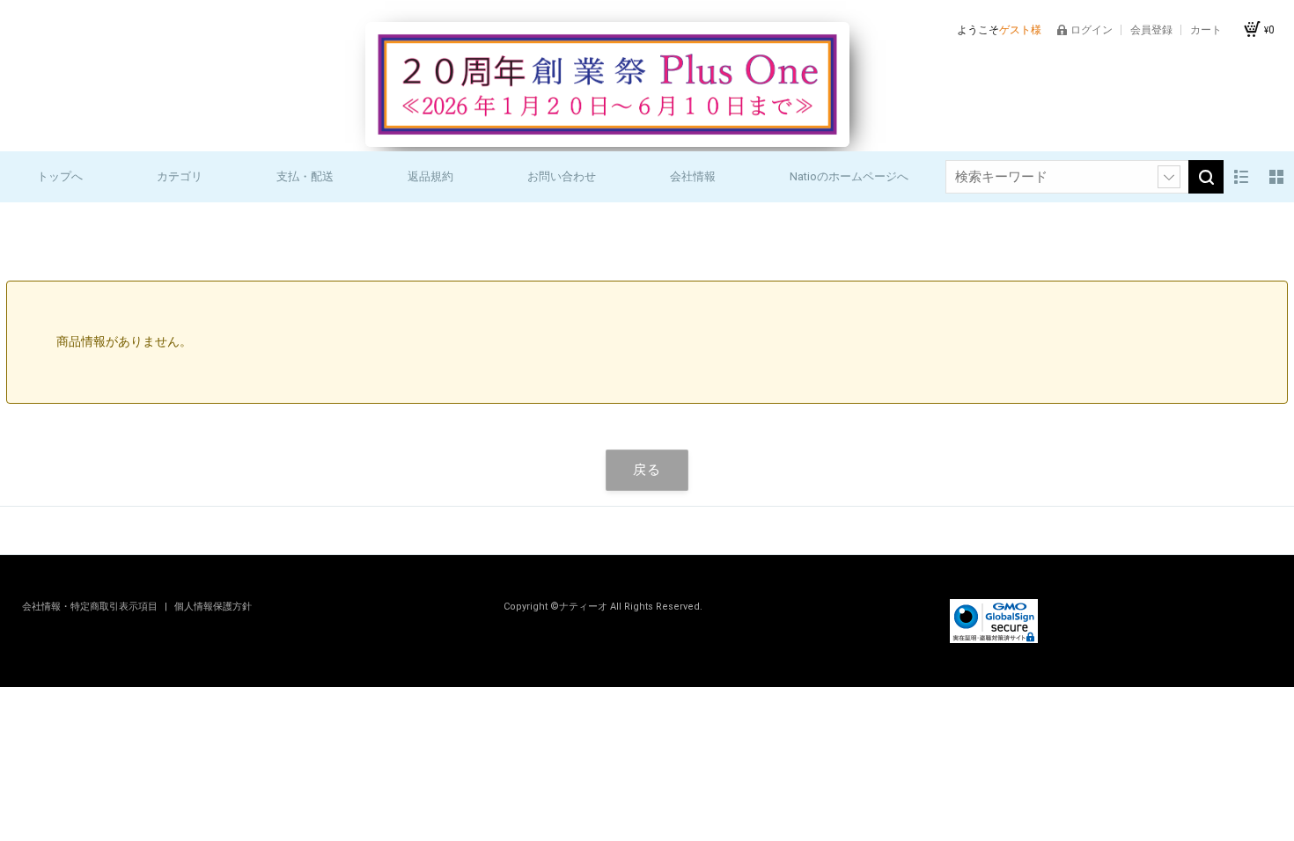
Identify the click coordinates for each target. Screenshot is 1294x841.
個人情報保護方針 (213, 606)
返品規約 (430, 176)
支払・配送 (305, 176)
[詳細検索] (1169, 176)
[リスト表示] (1241, 177)
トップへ (60, 176)
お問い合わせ (561, 176)
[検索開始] (1206, 177)
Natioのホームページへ (849, 176)
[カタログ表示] (1276, 177)
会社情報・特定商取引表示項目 (91, 606)
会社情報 (693, 176)
